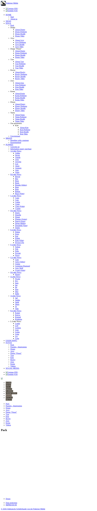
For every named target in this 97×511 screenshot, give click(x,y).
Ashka (17, 153)
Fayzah (18, 253)
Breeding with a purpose (19, 140)
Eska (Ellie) (19, 240)
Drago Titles (19, 36)
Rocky (12, 360)
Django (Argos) (21, 219)
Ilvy (16, 281)
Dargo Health (20, 55)
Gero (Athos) (20, 262)
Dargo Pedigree (21, 53)
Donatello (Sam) (21, 226)
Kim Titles (24, 134)
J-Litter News (15, 296)
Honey (17, 275)
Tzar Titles (19, 68)
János (17, 304)
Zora (12, 362)
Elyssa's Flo (19, 243)
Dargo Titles (19, 57)
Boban (17, 191)
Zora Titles (19, 89)
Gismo (17, 264)
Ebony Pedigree (21, 106)
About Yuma (20, 115)
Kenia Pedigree (21, 96)
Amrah (17, 157)
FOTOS (9, 343)
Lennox (18, 328)
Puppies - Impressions (18, 347)
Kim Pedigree (25, 130)
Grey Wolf (19, 268)
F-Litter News (15, 245)
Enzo (17, 234)
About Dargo (20, 30)
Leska (17, 332)
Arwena (18, 162)
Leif (16, 326)
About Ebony (20, 104)
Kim (12, 358)
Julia (17, 309)
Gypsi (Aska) (20, 270)
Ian (16, 285)
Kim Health (24, 132)
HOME (8, 15)
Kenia (12, 364)
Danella (18, 215)
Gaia (17, 260)
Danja (17, 213)
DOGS (8, 23)
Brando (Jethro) (21, 185)
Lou (16, 164)
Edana (17, 232)
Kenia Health (20, 98)
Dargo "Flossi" (16, 353)
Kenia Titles (19, 100)
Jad (16, 298)
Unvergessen (15, 136)
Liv (16, 336)
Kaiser (17, 313)
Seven (17, 155)
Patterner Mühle (12, 3)
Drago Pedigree (21, 32)
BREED (9, 138)
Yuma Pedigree (20, 117)
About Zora (19, 83)
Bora (17, 181)
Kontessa (18, 319)
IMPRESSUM (11, 505)
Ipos (16, 289)
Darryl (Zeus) (20, 221)
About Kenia (20, 94)
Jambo (17, 300)
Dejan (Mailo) (20, 223)
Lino (17, 330)
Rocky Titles (20, 79)
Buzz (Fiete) (19, 194)
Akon (17, 166)
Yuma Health (20, 119)
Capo (17, 198)
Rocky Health (20, 76)
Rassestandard (15, 143)
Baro (17, 187)
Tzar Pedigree (20, 64)
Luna (17, 338)
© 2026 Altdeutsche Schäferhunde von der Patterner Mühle (23, 509)
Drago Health (20, 34)
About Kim (24, 128)
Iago (16, 283)
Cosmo (17, 209)
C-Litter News (15, 196)
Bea (16, 179)
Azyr (12, 351)
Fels (16, 249)
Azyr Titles (19, 47)
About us (13, 19)
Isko (16, 292)
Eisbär (17, 238)
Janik (17, 302)
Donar (17, 217)
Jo (16, 306)
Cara (17, 200)
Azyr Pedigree (20, 42)
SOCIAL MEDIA (12, 368)
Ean (16, 236)
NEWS (8, 21)
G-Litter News (15, 258)
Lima (17, 334)
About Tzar (19, 62)
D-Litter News (15, 211)
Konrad (18, 317)
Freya (17, 255)
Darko (17, 228)
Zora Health (19, 87)
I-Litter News (15, 277)
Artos (17, 172)
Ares (17, 170)
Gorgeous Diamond (22, 266)
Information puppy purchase (20, 149)
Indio (17, 294)
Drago (12, 349)
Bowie (17, 177)
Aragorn (18, 168)
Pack (12, 25)
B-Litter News (15, 174)
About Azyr (19, 40)
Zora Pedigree (20, 85)
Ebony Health (20, 108)
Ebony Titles (20, 111)
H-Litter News (15, 272)
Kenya (17, 315)
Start (12, 17)
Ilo (16, 287)
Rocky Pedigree (21, 74)
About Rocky (20, 72)
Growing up (15, 147)
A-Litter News (15, 151)
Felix (17, 251)
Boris (17, 183)
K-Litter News (15, 311)
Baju (17, 189)
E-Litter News (15, 230)
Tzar (12, 355)
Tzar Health (19, 66)
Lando (17, 324)
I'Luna (17, 279)
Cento (17, 204)
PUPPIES (9, 145)
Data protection (11, 503)
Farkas (17, 247)
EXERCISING (11, 341)
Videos (13, 366)
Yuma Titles (19, 121)
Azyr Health (19, 45)
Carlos (17, 202)
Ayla (17, 160)
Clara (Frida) (20, 206)
